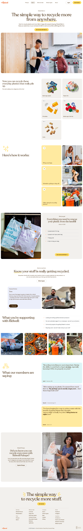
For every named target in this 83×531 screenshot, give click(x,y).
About (56, 2)
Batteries (31, 521)
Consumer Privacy (51, 528)
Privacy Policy (45, 528)
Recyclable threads (33, 519)
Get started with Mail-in (41, 29)
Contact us (57, 517)
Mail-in (32, 2)
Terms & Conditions (39, 528)
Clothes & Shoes (32, 517)
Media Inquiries (58, 523)
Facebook (57, 511)
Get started (77, 2)
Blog (43, 515)
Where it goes (49, 2)
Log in (68, 2)
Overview (31, 511)
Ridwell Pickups (19, 511)
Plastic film (31, 513)
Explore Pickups (21, 465)
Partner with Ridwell (59, 519)
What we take (40, 2)
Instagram (57, 513)
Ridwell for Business (59, 521)
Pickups (27, 2)
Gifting (43, 519)
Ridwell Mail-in (19, 513)
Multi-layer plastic (33, 515)
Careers (44, 517)
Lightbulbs (31, 522)
